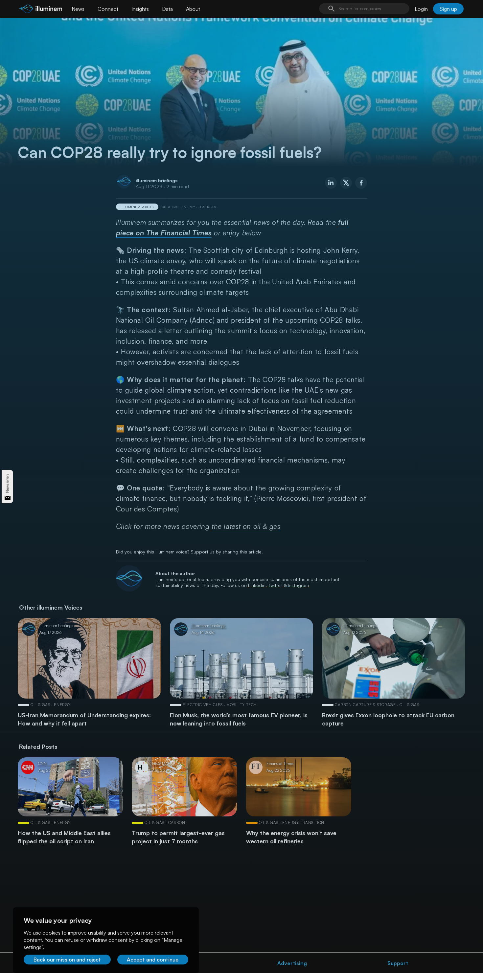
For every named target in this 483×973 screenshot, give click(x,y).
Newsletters (7, 483)
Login (421, 9)
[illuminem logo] (40, 10)
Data (167, 9)
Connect (108, 9)
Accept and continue (152, 959)
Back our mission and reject (67, 959)
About (193, 9)
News (78, 9)
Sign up (448, 9)
